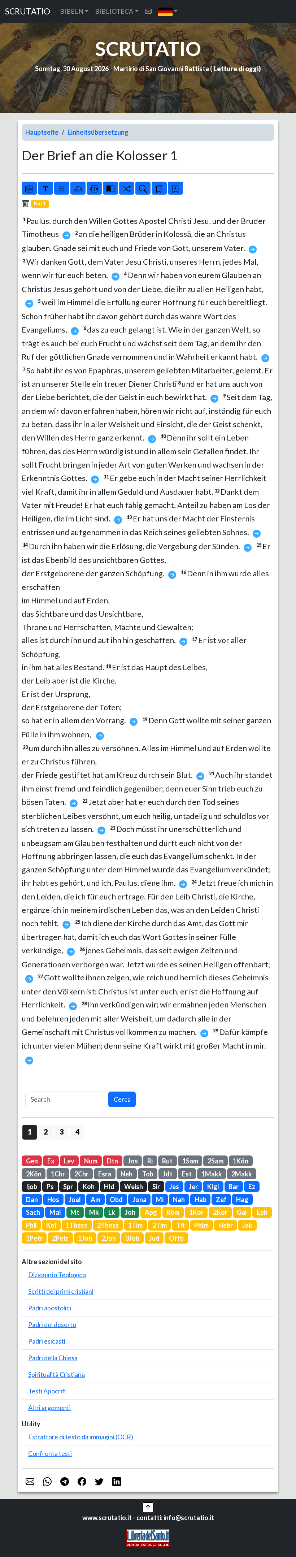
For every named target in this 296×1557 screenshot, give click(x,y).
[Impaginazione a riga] (61, 188)
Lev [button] (69, 1161)
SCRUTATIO (27, 11)
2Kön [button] (34, 1174)
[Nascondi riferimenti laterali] (78, 188)
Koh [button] (89, 1186)
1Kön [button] (240, 1161)
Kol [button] (51, 1225)
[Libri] (29, 188)
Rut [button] (167, 1161)
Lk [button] (111, 1212)
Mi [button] (160, 1199)
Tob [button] (147, 1174)
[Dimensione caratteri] (45, 188)
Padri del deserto (52, 1324)
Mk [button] (94, 1212)
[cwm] (148, 11)
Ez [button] (251, 1186)
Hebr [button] (225, 1225)
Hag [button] (242, 1199)
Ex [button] (51, 1161)
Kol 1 (40, 203)
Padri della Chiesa (53, 1358)
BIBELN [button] (71, 11)
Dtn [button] (112, 1161)
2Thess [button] (108, 1225)
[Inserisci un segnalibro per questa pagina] (175, 188)
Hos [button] (53, 1199)
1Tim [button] (135, 1225)
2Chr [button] (81, 1174)
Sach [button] (33, 1212)
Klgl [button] (213, 1186)
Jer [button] (193, 1186)
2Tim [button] (159, 1225)
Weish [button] (133, 1186)
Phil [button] (31, 1225)
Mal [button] (55, 1212)
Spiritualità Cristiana (56, 1374)
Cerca (122, 1099)
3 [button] (62, 1131)
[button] (168, 11)
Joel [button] (75, 1199)
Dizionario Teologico (57, 1275)
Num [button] (90, 1161)
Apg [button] (151, 1212)
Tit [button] (180, 1225)
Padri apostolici (49, 1308)
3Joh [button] (132, 1238)
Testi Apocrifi (47, 1391)
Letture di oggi (236, 69)
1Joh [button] (85, 1238)
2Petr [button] (60, 1238)
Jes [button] (174, 1186)
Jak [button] (247, 1225)
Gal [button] (242, 1212)
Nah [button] (179, 1199)
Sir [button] (156, 1186)
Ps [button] (50, 1186)
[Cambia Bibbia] (126, 188)
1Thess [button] (76, 1225)
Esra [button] (104, 1174)
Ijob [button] (31, 1186)
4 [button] (77, 1131)
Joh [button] (130, 1212)
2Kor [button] (220, 1212)
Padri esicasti (46, 1341)
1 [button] (30, 1131)
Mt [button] (74, 1212)
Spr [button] (68, 1186)
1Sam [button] (190, 1161)
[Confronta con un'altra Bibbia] (110, 188)
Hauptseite (41, 132)
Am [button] (95, 1199)
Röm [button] (172, 1212)
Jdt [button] (168, 1174)
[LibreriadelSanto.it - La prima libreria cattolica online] (148, 1537)
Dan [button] (32, 1199)
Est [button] (187, 1174)
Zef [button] (221, 1199)
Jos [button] (133, 1161)
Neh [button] (126, 1174)
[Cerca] (143, 188)
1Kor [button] (196, 1212)
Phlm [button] (201, 1225)
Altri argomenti (49, 1407)
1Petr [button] (34, 1238)
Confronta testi (50, 1453)
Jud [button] (154, 1238)
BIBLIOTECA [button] (114, 11)
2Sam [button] (215, 1161)
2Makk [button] (241, 1174)
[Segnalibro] (159, 188)
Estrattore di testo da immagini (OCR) (80, 1437)
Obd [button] (116, 1199)
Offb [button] (176, 1238)
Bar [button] (233, 1186)
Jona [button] (139, 1199)
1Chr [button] (58, 1174)
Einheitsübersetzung (98, 132)
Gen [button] (32, 1161)
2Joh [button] (109, 1238)
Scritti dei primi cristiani (60, 1291)
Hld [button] (109, 1186)
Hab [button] (200, 1199)
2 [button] (46, 1131)
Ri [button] (150, 1161)
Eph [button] (262, 1212)
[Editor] (94, 188)
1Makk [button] (211, 1174)
